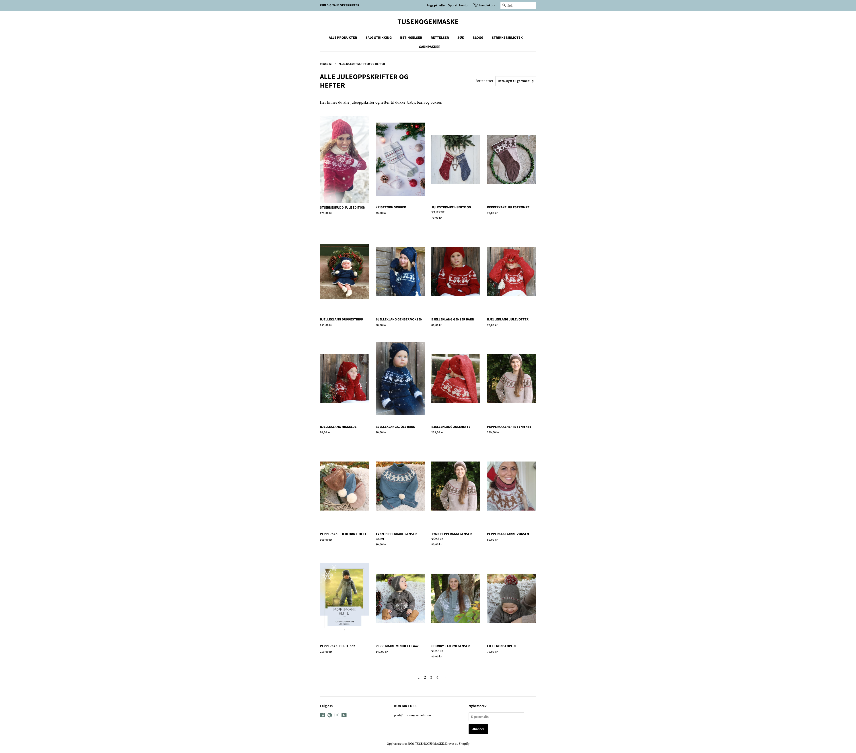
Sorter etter (484, 80)
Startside (326, 64)
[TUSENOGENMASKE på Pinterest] (329, 716)
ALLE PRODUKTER (343, 37)
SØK (460, 37)
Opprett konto (457, 5)
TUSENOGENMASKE (428, 22)
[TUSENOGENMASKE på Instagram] (336, 716)
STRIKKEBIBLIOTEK (507, 37)
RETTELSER (440, 37)
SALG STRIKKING (379, 37)
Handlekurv (487, 5)
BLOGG (478, 37)
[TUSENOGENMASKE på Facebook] (322, 716)
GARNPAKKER (429, 46)
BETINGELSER (411, 37)
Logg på (432, 5)
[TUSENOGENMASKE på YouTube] (344, 716)
